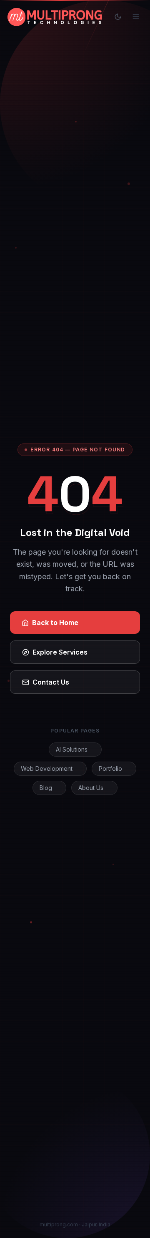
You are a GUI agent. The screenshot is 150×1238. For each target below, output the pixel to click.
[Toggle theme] (118, 17)
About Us (90, 787)
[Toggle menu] (135, 16)
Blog (46, 787)
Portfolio (110, 768)
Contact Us (50, 682)
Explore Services (60, 652)
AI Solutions (72, 749)
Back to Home (55, 622)
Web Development (46, 768)
